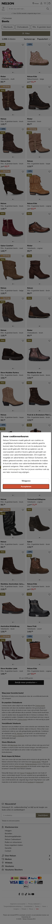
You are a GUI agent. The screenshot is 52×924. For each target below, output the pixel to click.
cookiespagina (13, 469)
